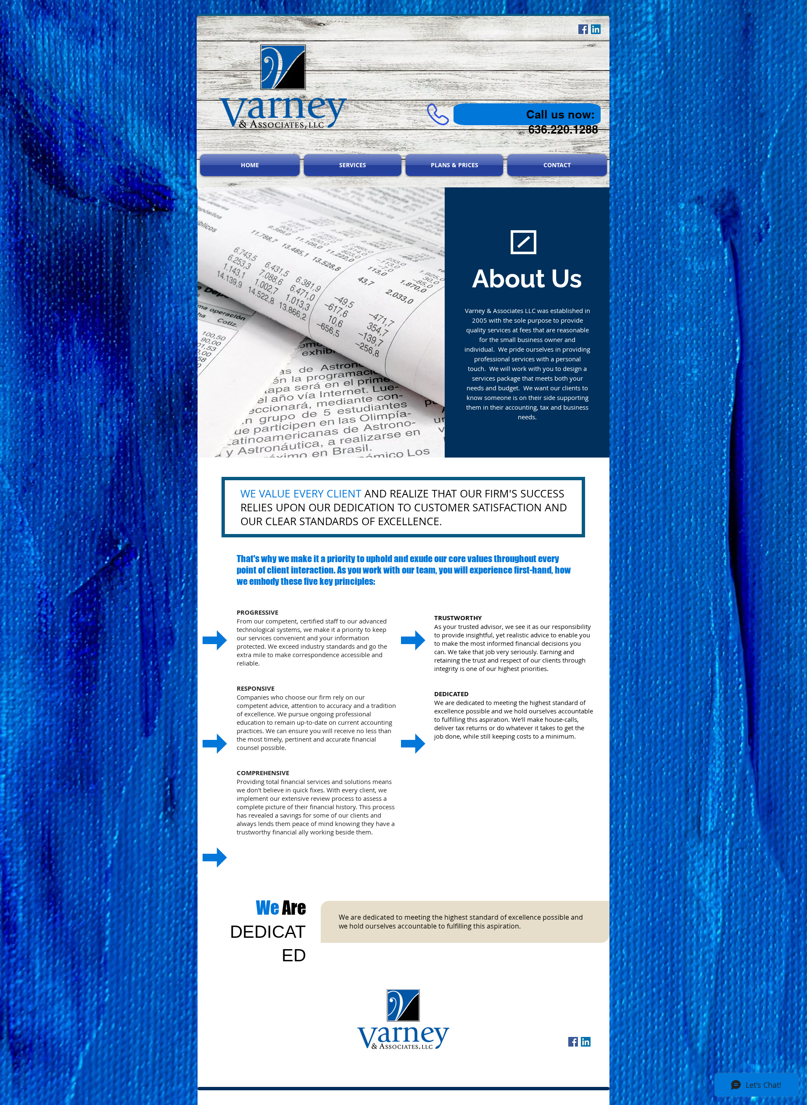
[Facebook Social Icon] (573, 1042)
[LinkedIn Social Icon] (586, 1042)
